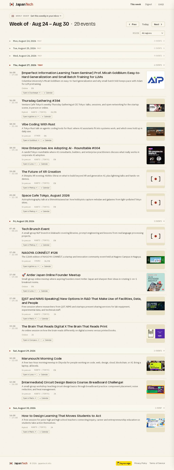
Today (145, 24)
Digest (148, 4)
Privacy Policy (140, 463)
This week (135, 4)
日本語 (161, 4)
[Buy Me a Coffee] (124, 463)
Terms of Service (157, 463)
